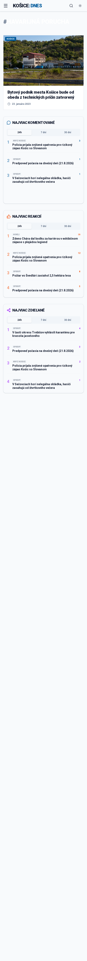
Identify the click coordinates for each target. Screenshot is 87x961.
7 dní (43, 132)
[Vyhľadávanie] (71, 5)
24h (19, 132)
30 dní (67, 132)
